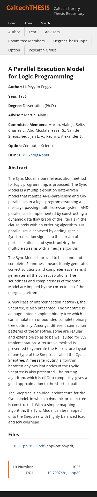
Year (32, 31)
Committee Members (26, 40)
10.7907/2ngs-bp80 (33, 155)
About (29, 23)
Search (45, 23)
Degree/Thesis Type (70, 40)
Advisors (52, 31)
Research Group (43, 50)
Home (12, 23)
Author (14, 31)
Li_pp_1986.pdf (31, 445)
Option (14, 50)
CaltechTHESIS (28, 7)
